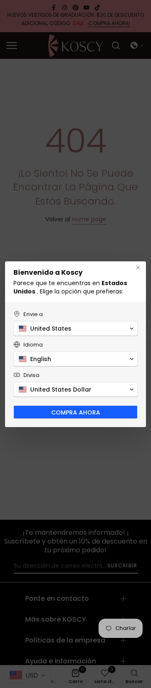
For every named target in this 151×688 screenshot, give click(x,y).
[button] (75, 328)
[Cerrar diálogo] (138, 267)
